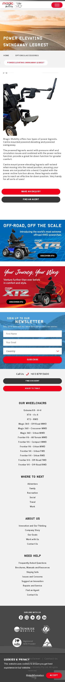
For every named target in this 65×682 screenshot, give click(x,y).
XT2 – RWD (32, 419)
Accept (54, 675)
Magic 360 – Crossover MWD (32, 428)
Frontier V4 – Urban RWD (32, 456)
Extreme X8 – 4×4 (32, 410)
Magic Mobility (12, 5)
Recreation (32, 493)
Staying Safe (33, 572)
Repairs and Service (32, 586)
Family (33, 488)
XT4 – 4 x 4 (32, 415)
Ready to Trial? (32, 388)
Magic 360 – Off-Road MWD (32, 424)
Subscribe (32, 360)
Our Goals (32, 535)
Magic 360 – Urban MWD (32, 433)
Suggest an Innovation (32, 581)
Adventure (32, 484)
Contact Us (32, 544)
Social (32, 497)
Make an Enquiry (31, 192)
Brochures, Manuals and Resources (32, 568)
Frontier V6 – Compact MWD (32, 442)
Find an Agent (31, 200)
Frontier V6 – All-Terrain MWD (32, 437)
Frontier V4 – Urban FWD (32, 451)
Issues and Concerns (32, 577)
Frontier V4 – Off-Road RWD (32, 465)
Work (32, 507)
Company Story (32, 530)
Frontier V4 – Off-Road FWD (32, 460)
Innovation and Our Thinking (32, 526)
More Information (35, 675)
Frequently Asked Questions (33, 563)
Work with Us (32, 539)
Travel (32, 502)
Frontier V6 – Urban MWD (32, 447)
